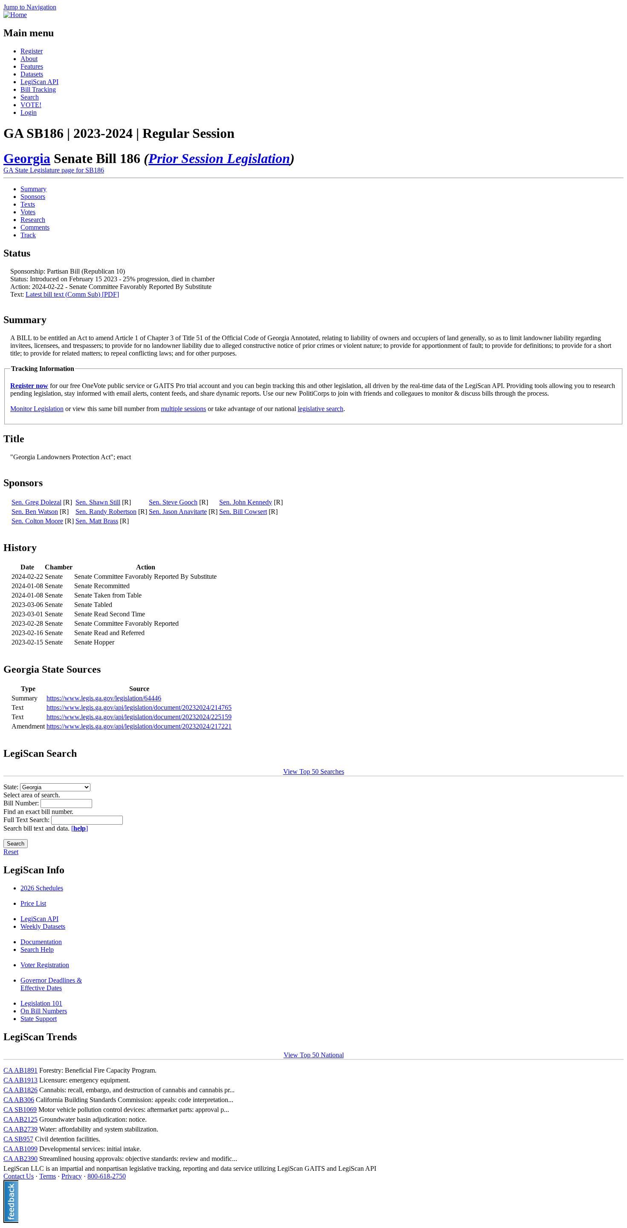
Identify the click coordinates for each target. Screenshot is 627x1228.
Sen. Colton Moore (37, 521)
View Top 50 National (314, 1055)
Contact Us (18, 1176)
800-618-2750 (106, 1176)
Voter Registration (44, 964)
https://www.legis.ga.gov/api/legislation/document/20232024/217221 (139, 726)
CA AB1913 (20, 1080)
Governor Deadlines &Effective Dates (51, 984)
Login (28, 112)
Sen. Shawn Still (97, 502)
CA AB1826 (20, 1090)
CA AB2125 (20, 1119)
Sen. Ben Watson (35, 511)
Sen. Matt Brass (96, 521)
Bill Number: (22, 803)
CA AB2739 (20, 1129)
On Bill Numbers (43, 1011)
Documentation (41, 941)
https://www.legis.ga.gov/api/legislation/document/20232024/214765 (139, 707)
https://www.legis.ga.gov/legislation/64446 (103, 698)
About (29, 58)
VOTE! (30, 104)
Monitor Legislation (37, 408)
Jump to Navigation (29, 7)
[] (79, 828)
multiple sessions (183, 408)
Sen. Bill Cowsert (243, 511)
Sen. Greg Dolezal (36, 502)
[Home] (15, 14)
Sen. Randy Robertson (105, 511)
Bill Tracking (38, 89)
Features (31, 66)
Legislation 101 (41, 1003)
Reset (10, 851)
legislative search (320, 408)
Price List (33, 903)
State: (11, 786)
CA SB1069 (20, 1109)
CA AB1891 (20, 1070)
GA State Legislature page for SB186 (53, 170)
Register (31, 51)
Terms (47, 1176)
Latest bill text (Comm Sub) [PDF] (72, 294)
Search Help (37, 949)
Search (29, 97)
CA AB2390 (20, 1158)
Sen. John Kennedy (245, 502)
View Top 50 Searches (313, 771)
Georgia (26, 158)
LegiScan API (39, 81)
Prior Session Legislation (219, 158)
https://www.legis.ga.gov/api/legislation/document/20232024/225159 (139, 716)
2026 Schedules (41, 888)
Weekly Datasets (42, 926)
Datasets (31, 74)
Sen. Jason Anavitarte (178, 511)
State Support (38, 1018)
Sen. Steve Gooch (173, 502)
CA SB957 (18, 1139)
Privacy (71, 1176)
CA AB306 (18, 1099)
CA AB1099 (20, 1148)
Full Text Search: (27, 819)
